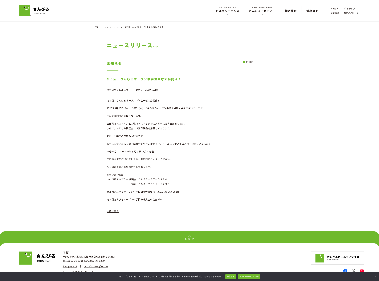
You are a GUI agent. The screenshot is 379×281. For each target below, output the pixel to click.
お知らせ (334, 8)
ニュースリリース (112, 27)
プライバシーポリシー (96, 266)
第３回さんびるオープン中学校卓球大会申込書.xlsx (134, 199)
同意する (231, 276)
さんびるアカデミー (262, 9)
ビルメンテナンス (227, 9)
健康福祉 (312, 11)
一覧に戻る (113, 211)
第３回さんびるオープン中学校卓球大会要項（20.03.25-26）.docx (143, 191)
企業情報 (334, 13)
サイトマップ (70, 266)
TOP (96, 27)
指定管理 (291, 11)
